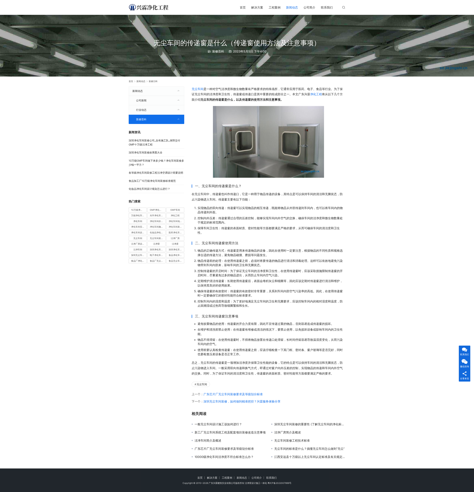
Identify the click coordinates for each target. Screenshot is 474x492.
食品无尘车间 (175, 260)
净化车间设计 (137, 232)
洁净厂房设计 (137, 243)
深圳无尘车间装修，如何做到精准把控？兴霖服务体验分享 (242, 401)
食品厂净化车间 (139, 260)
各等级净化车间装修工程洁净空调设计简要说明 (156, 172)
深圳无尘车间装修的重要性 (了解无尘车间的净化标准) (309, 424)
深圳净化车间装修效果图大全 (145, 152)
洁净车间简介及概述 (208, 440)
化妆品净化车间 (157, 232)
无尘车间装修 (156, 238)
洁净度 (175, 243)
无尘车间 (197, 89)
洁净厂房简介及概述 (287, 432)
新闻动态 (292, 7)
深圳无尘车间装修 (139, 255)
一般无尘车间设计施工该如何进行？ (218, 424)
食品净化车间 (175, 255)
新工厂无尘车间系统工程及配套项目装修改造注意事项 (230, 432)
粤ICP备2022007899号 (279, 483)
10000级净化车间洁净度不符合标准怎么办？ (224, 456)
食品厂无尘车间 (157, 260)
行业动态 (141, 109)
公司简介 (309, 7)
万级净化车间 (137, 215)
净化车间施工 (156, 226)
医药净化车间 (175, 232)
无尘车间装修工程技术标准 (292, 440)
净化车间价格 (156, 221)
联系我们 (327, 7)
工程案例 (275, 7)
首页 (243, 7)
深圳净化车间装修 (176, 249)
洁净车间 (137, 249)
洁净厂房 (175, 238)
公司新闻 (141, 100)
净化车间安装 (137, 226)
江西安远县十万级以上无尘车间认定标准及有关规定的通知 (309, 456)
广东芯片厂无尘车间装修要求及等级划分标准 (233, 394)
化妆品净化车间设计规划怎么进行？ (149, 188)
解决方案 (257, 7)
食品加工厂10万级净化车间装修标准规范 (152, 180)
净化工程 (316, 94)
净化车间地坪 (175, 221)
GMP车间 (175, 209)
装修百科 (218, 51)
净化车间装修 (175, 226)
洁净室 (156, 243)
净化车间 (137, 221)
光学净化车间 (156, 215)
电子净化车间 (156, 255)
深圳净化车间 (156, 249)
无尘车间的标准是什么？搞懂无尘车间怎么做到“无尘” (309, 448)
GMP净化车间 (157, 209)
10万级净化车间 (139, 209)
